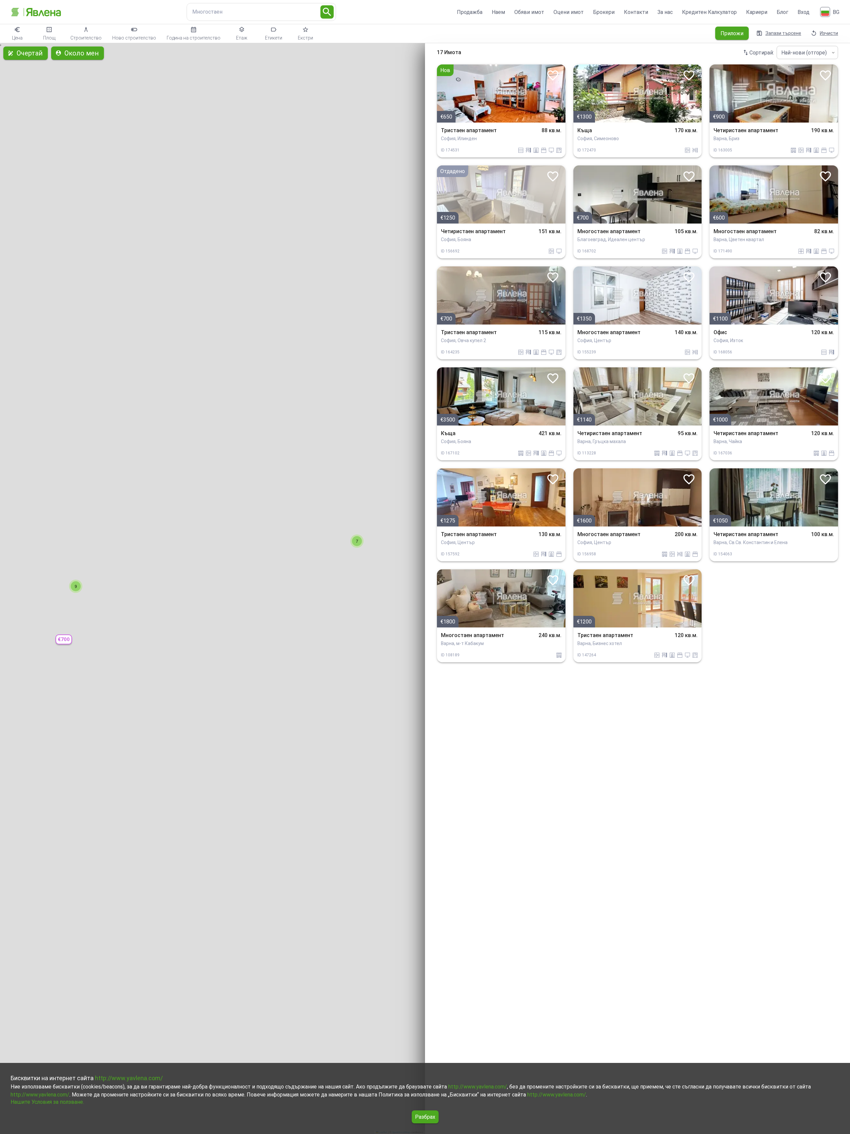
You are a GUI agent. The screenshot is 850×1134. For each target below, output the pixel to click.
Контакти (636, 12)
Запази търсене (783, 33)
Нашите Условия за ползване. (47, 1102)
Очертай (29, 53)
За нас (665, 12)
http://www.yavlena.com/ (129, 1078)
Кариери (756, 12)
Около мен (81, 53)
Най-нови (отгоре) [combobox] (804, 52)
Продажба (469, 12)
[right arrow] (555, 93)
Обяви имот (529, 12)
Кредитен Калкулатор (709, 12)
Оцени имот (568, 12)
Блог (782, 12)
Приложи (732, 33)
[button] (64, 639)
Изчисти (829, 33)
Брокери (604, 12)
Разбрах (425, 1117)
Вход (803, 12)
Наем (498, 12)
